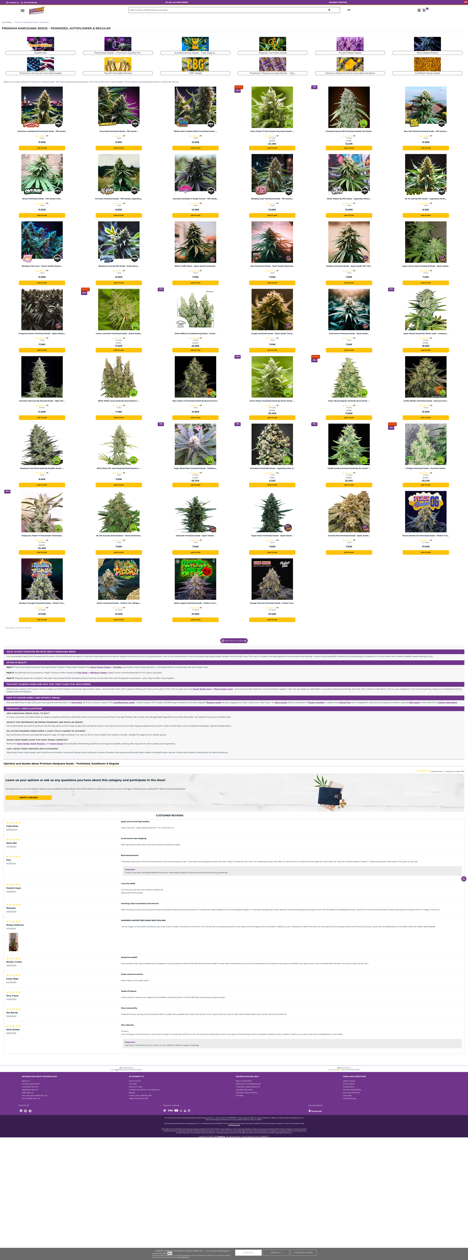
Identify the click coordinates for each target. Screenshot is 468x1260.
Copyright (347, 1103)
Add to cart (42, 148)
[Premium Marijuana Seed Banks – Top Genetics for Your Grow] (272, 65)
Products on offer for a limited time (144, 1097)
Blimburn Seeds (98, 673)
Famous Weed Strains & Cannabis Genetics (350, 73)
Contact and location (31, 1092)
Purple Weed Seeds (350, 52)
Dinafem (117, 667)
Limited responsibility (352, 1097)
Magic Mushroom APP (138, 1106)
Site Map (239, 1103)
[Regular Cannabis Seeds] (272, 45)
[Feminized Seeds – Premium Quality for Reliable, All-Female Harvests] (118, 45)
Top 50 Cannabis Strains (118, 73)
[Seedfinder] (40, 45)
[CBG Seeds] (195, 65)
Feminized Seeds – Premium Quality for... (118, 52)
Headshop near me (30, 1097)
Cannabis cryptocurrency (246, 1100)
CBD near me (28, 1100)
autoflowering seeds (124, 702)
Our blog (133, 1092)
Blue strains (281, 702)
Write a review (29, 797)
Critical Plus (345, 702)
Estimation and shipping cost (248, 1092)
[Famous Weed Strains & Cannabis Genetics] (350, 65)
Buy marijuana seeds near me (34, 1103)
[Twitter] (26, 1119)
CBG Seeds (195, 73)
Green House (56, 744)
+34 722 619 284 (30, 2)
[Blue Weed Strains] (427, 45)
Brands (132, 1100)
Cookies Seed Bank (447, 702)
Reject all (276, 1253)
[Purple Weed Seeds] (350, 45)
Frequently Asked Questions (248, 1094)
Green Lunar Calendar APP (140, 1103)
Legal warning (349, 1089)
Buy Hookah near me (31, 1106)
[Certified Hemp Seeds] (427, 65)
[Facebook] (21, 1119)
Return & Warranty (244, 1089)
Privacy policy (349, 1092)
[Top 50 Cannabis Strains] (118, 65)
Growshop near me (30, 1094)
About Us (26, 1089)
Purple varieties (316, 702)
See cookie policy (183, 1257)
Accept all (248, 1253)
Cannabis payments (244, 1097)
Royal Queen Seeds (100, 667)
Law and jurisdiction (351, 1100)
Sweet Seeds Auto (202, 689)
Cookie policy (348, 1094)
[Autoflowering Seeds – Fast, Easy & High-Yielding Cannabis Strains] (195, 45)
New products (135, 1089)
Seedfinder (40, 52)
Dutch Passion (37, 744)
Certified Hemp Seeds (427, 73)
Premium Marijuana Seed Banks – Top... (272, 73)
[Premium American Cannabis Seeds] (40, 65)
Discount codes (135, 1094)
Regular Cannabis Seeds (273, 52)
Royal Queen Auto (223, 689)
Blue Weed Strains (427, 52)
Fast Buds (82, 673)
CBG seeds (414, 702)
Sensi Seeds (23, 744)
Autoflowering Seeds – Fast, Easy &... (195, 52)
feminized (77, 702)
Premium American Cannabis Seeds (41, 73)
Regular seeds (213, 702)
